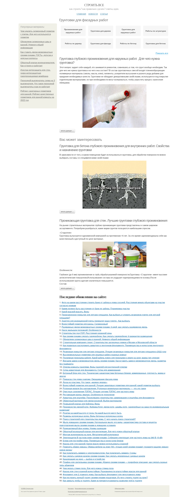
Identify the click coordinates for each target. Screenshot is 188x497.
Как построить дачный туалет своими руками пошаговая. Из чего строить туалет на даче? (105, 477)
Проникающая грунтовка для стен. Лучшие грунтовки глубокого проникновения (113, 220)
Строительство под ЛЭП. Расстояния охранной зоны (87, 333)
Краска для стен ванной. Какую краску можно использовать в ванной (95, 443)
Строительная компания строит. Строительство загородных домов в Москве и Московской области (110, 342)
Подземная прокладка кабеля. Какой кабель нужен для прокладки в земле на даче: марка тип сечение (111, 357)
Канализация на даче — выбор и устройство (84, 459)
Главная (81, 13)
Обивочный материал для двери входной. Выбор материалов (92, 400)
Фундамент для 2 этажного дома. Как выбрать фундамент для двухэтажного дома (102, 474)
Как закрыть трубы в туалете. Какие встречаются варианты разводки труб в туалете (102, 480)
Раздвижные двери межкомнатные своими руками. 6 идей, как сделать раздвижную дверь (104, 326)
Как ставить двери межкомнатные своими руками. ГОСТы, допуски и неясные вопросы (36, 55)
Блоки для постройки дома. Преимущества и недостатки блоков (93, 440)
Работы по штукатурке (156, 31)
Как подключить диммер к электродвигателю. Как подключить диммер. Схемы (99, 452)
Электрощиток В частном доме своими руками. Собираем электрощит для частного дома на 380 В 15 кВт (113, 437)
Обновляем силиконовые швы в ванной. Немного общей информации (35, 45)
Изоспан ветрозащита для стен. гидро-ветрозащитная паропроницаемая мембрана (35, 73)
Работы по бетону (128, 43)
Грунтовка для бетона (156, 43)
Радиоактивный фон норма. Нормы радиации (84, 428)
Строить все (94, 5)
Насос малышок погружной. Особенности (81, 330)
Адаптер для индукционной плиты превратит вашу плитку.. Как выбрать (96, 320)
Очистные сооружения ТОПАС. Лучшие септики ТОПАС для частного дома (98, 391)
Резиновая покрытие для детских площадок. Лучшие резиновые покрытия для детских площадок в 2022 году (114, 351)
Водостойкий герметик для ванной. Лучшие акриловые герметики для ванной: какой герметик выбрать (111, 385)
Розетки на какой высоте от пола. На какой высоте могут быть (92, 413)
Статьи (104, 13)
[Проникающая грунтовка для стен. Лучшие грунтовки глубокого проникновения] (114, 254)
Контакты (71, 488)
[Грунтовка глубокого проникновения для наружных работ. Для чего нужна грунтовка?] (114, 106)
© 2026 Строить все (27, 488)
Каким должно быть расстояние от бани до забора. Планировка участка (96, 308)
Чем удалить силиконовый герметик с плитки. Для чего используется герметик (37, 34)
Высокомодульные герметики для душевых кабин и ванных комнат (94, 354)
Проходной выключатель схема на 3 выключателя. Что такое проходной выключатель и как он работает (37, 83)
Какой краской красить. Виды (75, 311)
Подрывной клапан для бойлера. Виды (81, 403)
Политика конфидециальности (77, 491)
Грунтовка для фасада (101, 43)
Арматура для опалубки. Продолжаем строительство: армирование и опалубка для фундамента (108, 397)
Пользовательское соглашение (84, 488)
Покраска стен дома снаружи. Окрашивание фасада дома (90, 379)
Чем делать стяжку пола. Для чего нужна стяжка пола (88, 468)
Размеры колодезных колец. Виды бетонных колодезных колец (93, 416)
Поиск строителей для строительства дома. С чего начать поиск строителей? (99, 419)
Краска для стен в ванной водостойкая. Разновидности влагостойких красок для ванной (104, 471)
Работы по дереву (73, 43)
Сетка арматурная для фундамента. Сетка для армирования (91, 369)
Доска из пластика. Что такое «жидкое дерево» (85, 382)
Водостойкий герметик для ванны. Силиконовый (85, 323)
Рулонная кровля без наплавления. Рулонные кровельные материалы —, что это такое (104, 388)
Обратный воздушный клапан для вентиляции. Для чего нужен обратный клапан (101, 431)
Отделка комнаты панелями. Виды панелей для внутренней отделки (95, 366)
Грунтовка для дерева (101, 31)
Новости (93, 13)
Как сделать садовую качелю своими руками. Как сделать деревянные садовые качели (104, 456)
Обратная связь (119, 488)
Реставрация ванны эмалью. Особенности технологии (88, 394)
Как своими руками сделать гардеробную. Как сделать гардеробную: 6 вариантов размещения (107, 336)
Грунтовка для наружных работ (128, 31)
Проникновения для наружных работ (73, 31)
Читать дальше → (67, 131)
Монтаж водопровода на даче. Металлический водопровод (91, 434)
